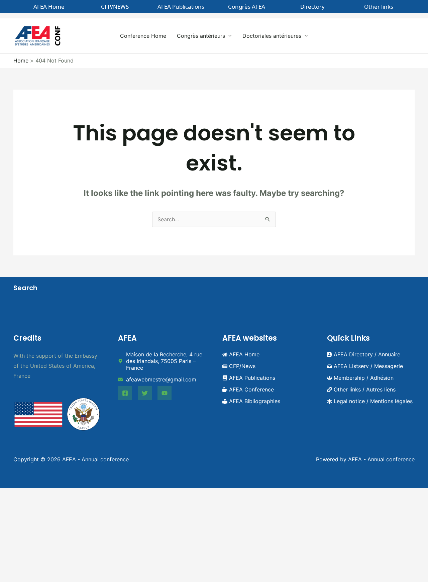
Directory (312, 6)
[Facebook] (125, 393)
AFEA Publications (180, 6)
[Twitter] (145, 393)
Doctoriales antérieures (271, 35)
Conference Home (143, 35)
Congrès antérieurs (201, 35)
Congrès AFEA (246, 6)
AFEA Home (49, 6)
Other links (378, 6)
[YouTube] (164, 393)
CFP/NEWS (115, 6)
